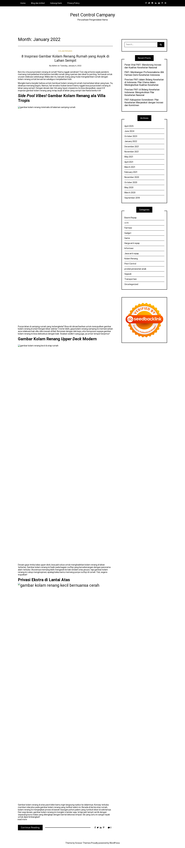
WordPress (115, 843)
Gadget (127, 233)
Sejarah (128, 274)
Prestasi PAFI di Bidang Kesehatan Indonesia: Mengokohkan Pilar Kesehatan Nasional (142, 92)
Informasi (128, 248)
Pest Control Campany (92, 15)
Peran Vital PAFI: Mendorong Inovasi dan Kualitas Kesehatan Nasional (142, 66)
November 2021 (131, 151)
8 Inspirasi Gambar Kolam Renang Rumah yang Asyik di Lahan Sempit (65, 58)
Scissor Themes (83, 843)
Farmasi (128, 228)
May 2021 (128, 157)
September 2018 (132, 198)
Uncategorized (131, 284)
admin (54, 66)
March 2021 (129, 167)
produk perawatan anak (135, 269)
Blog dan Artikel (38, 3)
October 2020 (130, 182)
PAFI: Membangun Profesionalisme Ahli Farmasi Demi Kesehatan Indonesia (144, 73)
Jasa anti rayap (131, 253)
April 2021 (128, 162)
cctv (126, 223)
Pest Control (130, 263)
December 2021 (131, 146)
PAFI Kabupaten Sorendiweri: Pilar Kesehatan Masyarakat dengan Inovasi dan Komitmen (143, 103)
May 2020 (128, 187)
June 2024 (129, 131)
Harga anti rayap (132, 243)
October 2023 (130, 136)
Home (23, 3)
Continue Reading (30, 827)
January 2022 (130, 141)
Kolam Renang (65, 51)
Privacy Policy (73, 3)
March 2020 (129, 192)
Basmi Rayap (130, 217)
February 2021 (130, 172)
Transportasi (130, 279)
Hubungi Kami (56, 3)
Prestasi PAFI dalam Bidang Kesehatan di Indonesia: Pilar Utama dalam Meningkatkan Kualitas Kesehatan (144, 82)
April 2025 (129, 126)
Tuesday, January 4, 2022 (70, 66)
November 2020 (131, 177)
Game (127, 238)
